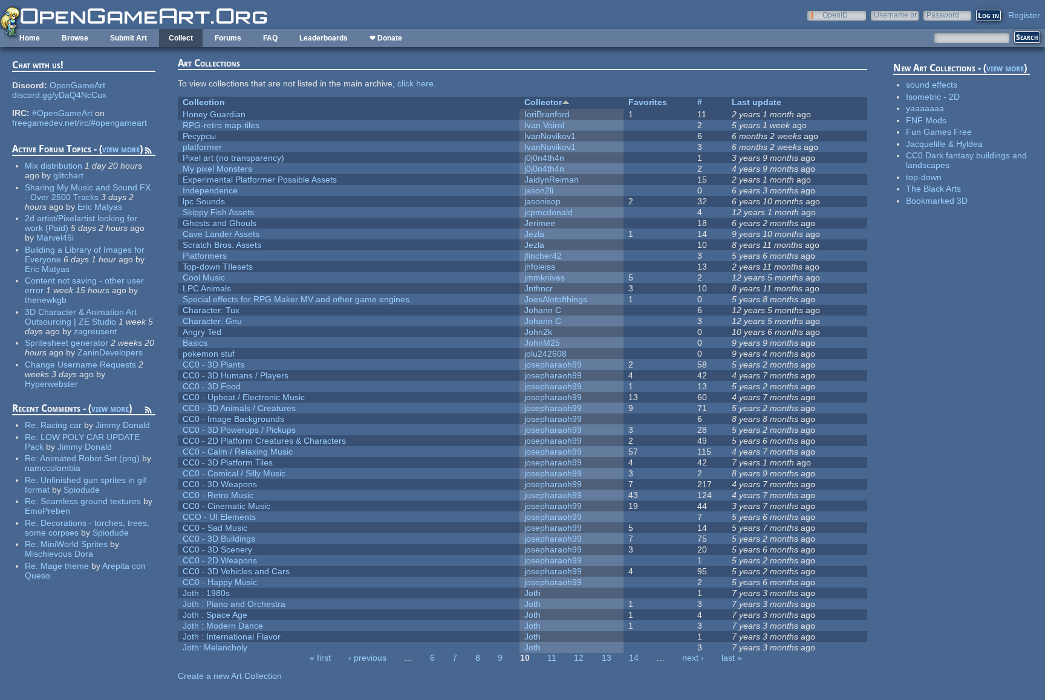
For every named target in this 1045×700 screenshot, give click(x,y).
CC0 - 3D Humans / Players (235, 375)
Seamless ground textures (92, 501)
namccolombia (52, 468)
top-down (924, 177)
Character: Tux (211, 310)
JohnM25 (542, 343)
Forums (228, 38)
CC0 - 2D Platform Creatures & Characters (264, 441)
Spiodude (81, 489)
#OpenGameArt (62, 113)
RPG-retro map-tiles (221, 125)
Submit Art (128, 38)
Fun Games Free (939, 132)
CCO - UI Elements (219, 517)
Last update (756, 102)
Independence (210, 190)
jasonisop (542, 201)
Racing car (61, 425)
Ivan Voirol (544, 125)
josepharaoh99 (553, 364)
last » (731, 658)
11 (551, 658)
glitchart (68, 175)
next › (693, 658)
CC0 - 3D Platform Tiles (228, 462)
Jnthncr (538, 288)
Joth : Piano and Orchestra (234, 604)
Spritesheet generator (66, 343)
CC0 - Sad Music (215, 528)
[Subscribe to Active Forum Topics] (148, 152)
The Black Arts (933, 188)
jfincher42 (543, 256)
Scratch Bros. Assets (222, 245)
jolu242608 (545, 353)
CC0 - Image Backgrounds (233, 419)
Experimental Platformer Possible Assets (260, 179)
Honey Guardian (214, 114)
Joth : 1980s (206, 593)
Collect (181, 38)
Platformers (205, 256)
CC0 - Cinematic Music (226, 506)
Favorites (647, 102)
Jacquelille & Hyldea (944, 144)
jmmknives (544, 277)
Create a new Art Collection (230, 676)
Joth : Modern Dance (223, 625)
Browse (75, 38)
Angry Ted (202, 332)
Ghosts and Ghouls (219, 223)
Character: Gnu (212, 321)
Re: (33, 425)
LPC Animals (207, 288)
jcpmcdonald (548, 212)
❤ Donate (385, 38)
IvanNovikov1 (550, 136)
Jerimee (539, 223)
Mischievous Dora (59, 554)
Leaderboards (323, 38)
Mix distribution (53, 165)
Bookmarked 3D (937, 201)
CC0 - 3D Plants (213, 364)
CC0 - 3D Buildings (219, 538)
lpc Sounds (204, 201)
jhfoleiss (539, 266)
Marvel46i (55, 237)
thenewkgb (46, 300)
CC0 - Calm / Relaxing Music (238, 451)
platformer (202, 147)
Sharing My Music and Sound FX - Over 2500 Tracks (88, 192)
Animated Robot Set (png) (90, 458)
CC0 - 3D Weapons (220, 484)
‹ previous (367, 658)
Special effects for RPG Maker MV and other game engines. (297, 299)
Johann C (542, 310)
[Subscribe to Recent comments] (148, 411)
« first (320, 658)
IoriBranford (547, 114)
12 (579, 658)
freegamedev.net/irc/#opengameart (79, 123)
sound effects (931, 84)
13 (606, 658)
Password (942, 15)
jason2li (538, 190)
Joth (532, 593)
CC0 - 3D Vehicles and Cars (236, 571)
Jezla (534, 234)
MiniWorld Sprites (74, 544)
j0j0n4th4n (544, 158)
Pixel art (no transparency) (233, 158)
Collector (543, 102)
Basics (195, 343)
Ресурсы (199, 136)
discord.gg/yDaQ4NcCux (59, 95)
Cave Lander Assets (221, 234)
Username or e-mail (895, 15)
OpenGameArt (77, 85)
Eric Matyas (99, 207)
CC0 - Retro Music (218, 495)
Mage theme (65, 566)
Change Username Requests (80, 364)
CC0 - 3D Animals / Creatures (239, 408)
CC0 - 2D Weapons (220, 560)
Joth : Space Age (215, 615)
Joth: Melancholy (215, 647)
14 (634, 658)
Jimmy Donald (123, 425)
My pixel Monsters (217, 168)
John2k (538, 332)
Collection (204, 102)
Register (1024, 15)
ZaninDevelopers (110, 352)
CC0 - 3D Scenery (217, 549)
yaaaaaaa (925, 108)
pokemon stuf (209, 353)
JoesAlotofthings (555, 299)
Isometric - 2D (933, 97)
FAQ (270, 38)
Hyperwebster (51, 384)
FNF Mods (926, 120)
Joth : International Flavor (232, 636)
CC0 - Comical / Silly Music (234, 473)
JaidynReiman (551, 179)
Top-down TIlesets (218, 266)
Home (29, 38)
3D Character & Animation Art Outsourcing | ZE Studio (81, 316)
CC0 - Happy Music (220, 582)
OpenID (835, 15)
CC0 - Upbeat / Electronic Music (244, 397)
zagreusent (95, 331)
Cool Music (204, 277)
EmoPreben (47, 511)
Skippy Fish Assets (218, 212)
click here (415, 83)
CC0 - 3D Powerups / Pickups (239, 430)
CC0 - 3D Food (212, 386)
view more (121, 149)
